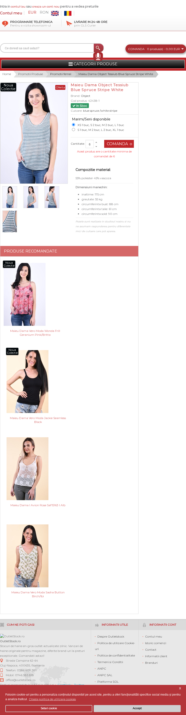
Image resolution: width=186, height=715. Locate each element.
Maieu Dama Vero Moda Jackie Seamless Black (38, 420)
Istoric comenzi (155, 643)
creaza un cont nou (46, 6)
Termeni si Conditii (110, 662)
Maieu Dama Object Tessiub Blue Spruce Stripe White (115, 74)
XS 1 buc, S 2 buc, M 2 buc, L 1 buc (101, 125)
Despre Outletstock (110, 636)
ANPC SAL (104, 675)
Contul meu (11, 13)
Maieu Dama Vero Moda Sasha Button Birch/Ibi (38, 594)
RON (44, 12)
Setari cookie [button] (49, 708)
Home (6, 74)
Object (85, 96)
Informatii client (156, 656)
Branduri (151, 663)
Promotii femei (60, 74)
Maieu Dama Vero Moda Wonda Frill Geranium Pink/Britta (35, 332)
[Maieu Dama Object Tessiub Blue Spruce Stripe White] (11, 197)
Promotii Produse (30, 74)
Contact (150, 649)
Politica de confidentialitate (116, 655)
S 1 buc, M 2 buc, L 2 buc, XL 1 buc (101, 130)
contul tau (18, 6)
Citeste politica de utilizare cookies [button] (52, 699)
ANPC (101, 668)
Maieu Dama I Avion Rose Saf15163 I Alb (37, 505)
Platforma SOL (108, 681)
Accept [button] (137, 708)
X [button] (180, 688)
